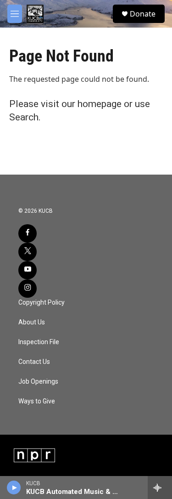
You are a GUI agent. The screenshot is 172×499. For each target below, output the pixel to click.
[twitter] (27, 252)
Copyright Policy (41, 302)
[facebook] (27, 233)
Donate (142, 14)
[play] (14, 487)
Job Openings (38, 381)
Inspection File (38, 342)
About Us (31, 322)
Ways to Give (36, 401)
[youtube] (27, 270)
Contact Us (34, 361)
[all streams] (160, 487)
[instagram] (27, 288)
